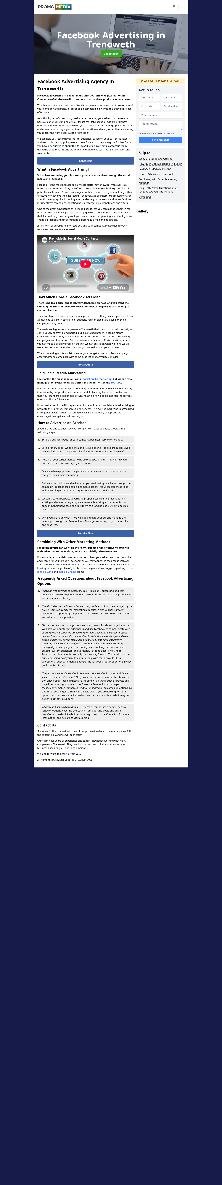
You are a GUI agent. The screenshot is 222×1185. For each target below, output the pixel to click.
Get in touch (111, 53)
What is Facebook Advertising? (156, 158)
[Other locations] (174, 7)
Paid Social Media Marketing (155, 169)
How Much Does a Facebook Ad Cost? (160, 163)
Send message (160, 140)
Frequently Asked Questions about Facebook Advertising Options (158, 189)
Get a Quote (85, 364)
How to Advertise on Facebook (156, 174)
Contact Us (85, 161)
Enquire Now (85, 533)
